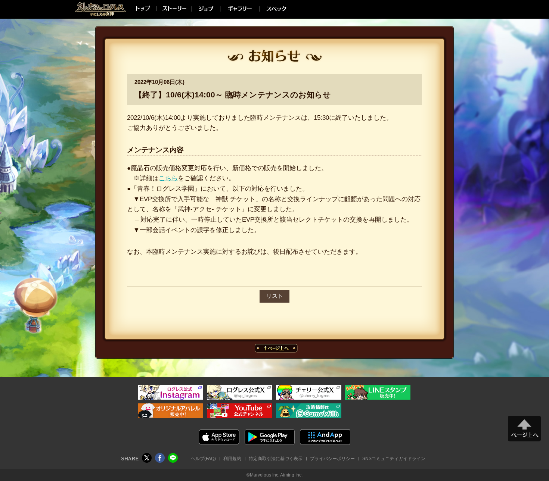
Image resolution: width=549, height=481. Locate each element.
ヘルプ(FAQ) (203, 458)
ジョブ (205, 8)
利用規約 (232, 458)
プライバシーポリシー (332, 458)
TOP (141, 8)
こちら (168, 178)
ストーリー (173, 8)
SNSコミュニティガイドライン (393, 458)
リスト (274, 296)
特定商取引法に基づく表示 (276, 458)
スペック (276, 8)
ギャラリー (239, 8)
